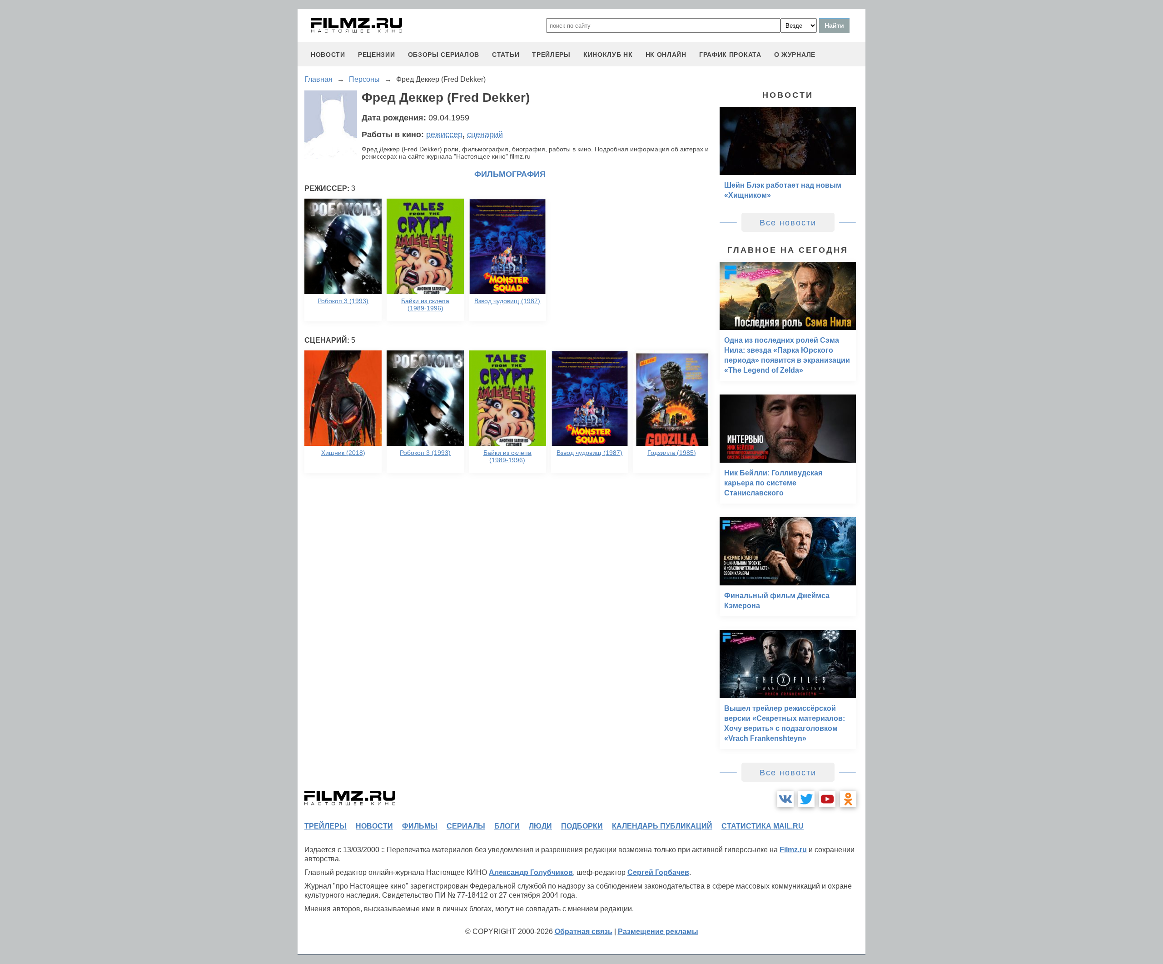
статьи (505, 54)
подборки (582, 826)
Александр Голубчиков (531, 872)
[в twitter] (806, 799)
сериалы (466, 826)
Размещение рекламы (658, 931)
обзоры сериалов (444, 54)
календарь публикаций (662, 826)
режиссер (444, 134)
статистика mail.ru (762, 826)
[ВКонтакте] (785, 799)
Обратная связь (583, 931)
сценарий (485, 134)
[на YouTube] (827, 799)
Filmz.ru (793, 850)
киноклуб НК (608, 54)
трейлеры (551, 54)
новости (328, 54)
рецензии (376, 54)
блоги (507, 826)
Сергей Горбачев (658, 872)
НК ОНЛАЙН (666, 54)
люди (540, 826)
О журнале (794, 54)
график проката (730, 54)
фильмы (419, 826)
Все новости (788, 222)
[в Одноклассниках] (848, 799)
